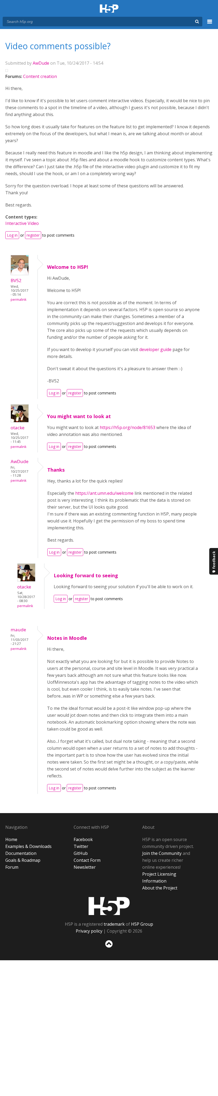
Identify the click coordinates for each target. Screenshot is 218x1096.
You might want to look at (79, 416)
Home (11, 839)
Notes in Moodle (67, 638)
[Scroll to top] (109, 948)
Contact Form (87, 860)
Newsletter (85, 867)
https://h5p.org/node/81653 (127, 427)
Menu (209, 24)
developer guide (156, 349)
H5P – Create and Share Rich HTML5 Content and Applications (109, 9)
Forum (11, 867)
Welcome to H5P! (67, 267)
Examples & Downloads (28, 846)
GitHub (81, 853)
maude (18, 630)
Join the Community (162, 853)
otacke (17, 428)
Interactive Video (22, 223)
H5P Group (142, 924)
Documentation (20, 853)
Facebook (83, 839)
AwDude (41, 63)
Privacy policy (89, 931)
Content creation (40, 76)
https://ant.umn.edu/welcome (104, 493)
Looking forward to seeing (86, 575)
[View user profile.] (20, 274)
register (33, 235)
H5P (109, 906)
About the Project (159, 888)
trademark (114, 924)
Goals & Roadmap (22, 860)
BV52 (16, 280)
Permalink (18, 299)
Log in (12, 235)
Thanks (56, 470)
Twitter (81, 846)
